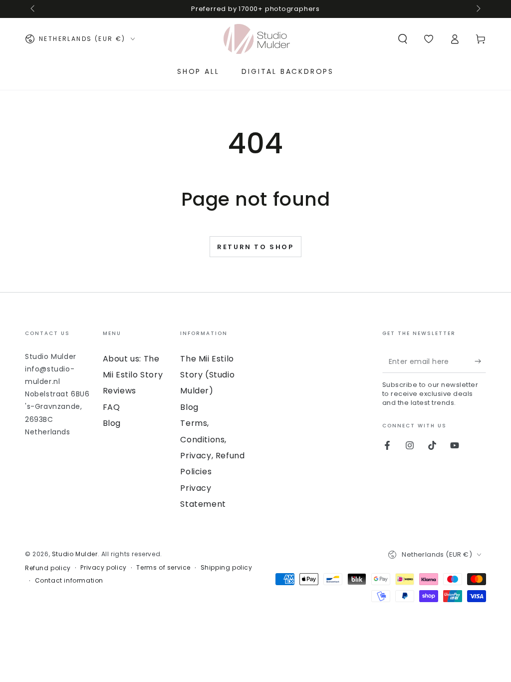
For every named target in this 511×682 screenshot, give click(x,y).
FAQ (111, 407)
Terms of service (163, 568)
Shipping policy (227, 568)
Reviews (119, 390)
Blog (112, 423)
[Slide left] (33, 9)
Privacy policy (103, 568)
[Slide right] (477, 9)
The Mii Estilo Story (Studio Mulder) (207, 375)
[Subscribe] (480, 361)
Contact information (69, 581)
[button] (403, 39)
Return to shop (255, 247)
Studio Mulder (75, 554)
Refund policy (48, 568)
